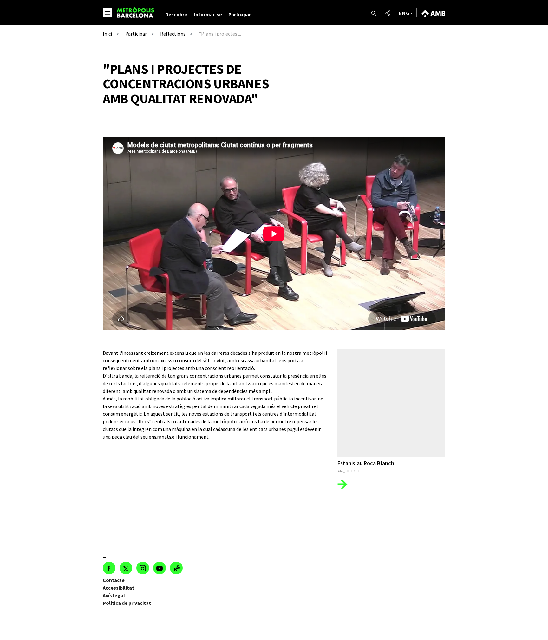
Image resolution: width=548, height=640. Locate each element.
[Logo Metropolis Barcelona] (136, 12)
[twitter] (126, 568)
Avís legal (114, 595)
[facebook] (109, 568)
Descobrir (176, 14)
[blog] (176, 568)
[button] (107, 13)
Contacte (114, 580)
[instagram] (142, 568)
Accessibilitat (118, 587)
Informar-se (208, 14)
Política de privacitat (127, 603)
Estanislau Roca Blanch (365, 463)
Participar (239, 14)
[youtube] (159, 568)
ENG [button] (404, 13)
